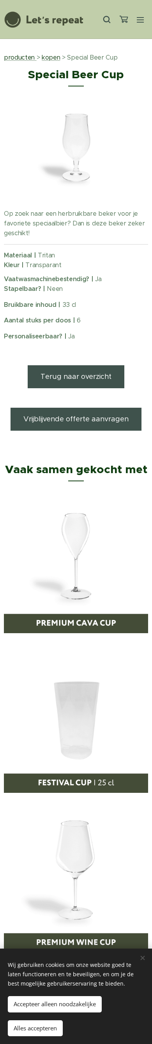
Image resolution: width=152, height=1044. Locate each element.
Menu (140, 19)
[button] (107, 19)
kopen (51, 57)
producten (20, 57)
